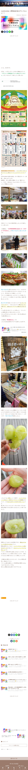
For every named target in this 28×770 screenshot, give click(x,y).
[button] (12, 32)
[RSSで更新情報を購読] (16, 641)
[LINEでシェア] (9, 32)
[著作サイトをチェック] (11, 641)
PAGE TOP (14, 758)
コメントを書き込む (14, 745)
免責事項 (7, 765)
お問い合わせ (21, 765)
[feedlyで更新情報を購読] (14, 641)
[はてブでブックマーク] (7, 32)
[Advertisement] (14, 51)
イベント (4, 597)
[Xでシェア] (2, 32)
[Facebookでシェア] (5, 32)
